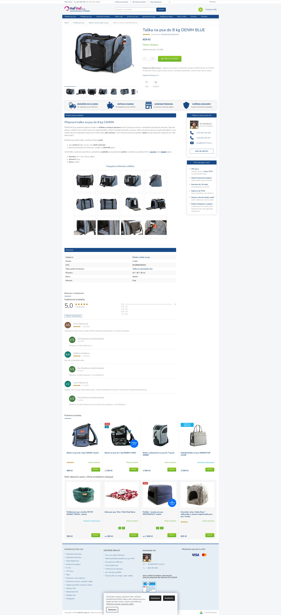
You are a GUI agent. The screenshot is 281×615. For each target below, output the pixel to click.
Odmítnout (155, 598)
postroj (153, 152)
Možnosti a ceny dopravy (75, 578)
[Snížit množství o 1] (145, 59)
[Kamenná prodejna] (160, 105)
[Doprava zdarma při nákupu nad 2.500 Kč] (121, 105)
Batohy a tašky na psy (141, 257)
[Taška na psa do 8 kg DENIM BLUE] (85, 177)
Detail (95, 469)
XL (162, 528)
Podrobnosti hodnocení (170, 34)
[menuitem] (70, 16)
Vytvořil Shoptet (210, 612)
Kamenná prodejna (73, 564)
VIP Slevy (70, 571)
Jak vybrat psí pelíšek (113, 572)
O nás (68, 568)
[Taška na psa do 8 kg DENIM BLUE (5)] (85, 200)
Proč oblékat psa (111, 565)
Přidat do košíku (171, 59)
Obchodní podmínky (139, 2)
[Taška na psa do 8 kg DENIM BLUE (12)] (156, 224)
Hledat (161, 10)
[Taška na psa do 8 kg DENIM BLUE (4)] (156, 177)
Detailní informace (150, 75)
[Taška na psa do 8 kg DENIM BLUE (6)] (108, 200)
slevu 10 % (208, 171)
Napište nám (71, 595)
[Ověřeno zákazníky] (198, 105)
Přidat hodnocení (73, 316)
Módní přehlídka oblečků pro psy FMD (119, 558)
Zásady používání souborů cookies (79, 585)
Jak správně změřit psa (114, 562)
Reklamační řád (72, 592)
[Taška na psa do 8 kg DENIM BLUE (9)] (85, 224)
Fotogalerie (70, 598)
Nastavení (112, 609)
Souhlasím (169, 598)
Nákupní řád (71, 588)
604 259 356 (153, 568)
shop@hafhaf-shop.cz (204, 143)
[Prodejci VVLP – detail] (149, 586)
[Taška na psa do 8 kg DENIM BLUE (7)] (132, 200)
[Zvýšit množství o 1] (153, 59)
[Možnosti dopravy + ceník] (83, 105)
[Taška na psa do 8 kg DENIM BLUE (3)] (132, 177)
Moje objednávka (156, 2)
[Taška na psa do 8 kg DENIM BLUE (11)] (132, 224)
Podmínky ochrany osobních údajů (119, 604)
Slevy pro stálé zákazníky (115, 555)
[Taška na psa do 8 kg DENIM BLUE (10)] (108, 224)
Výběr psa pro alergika (114, 569)
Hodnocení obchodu (121, 2)
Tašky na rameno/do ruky (142, 269)
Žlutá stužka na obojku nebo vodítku (119, 575)
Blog (68, 574)
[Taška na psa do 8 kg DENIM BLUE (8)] (156, 200)
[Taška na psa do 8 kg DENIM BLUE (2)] (108, 177)
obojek (163, 152)
